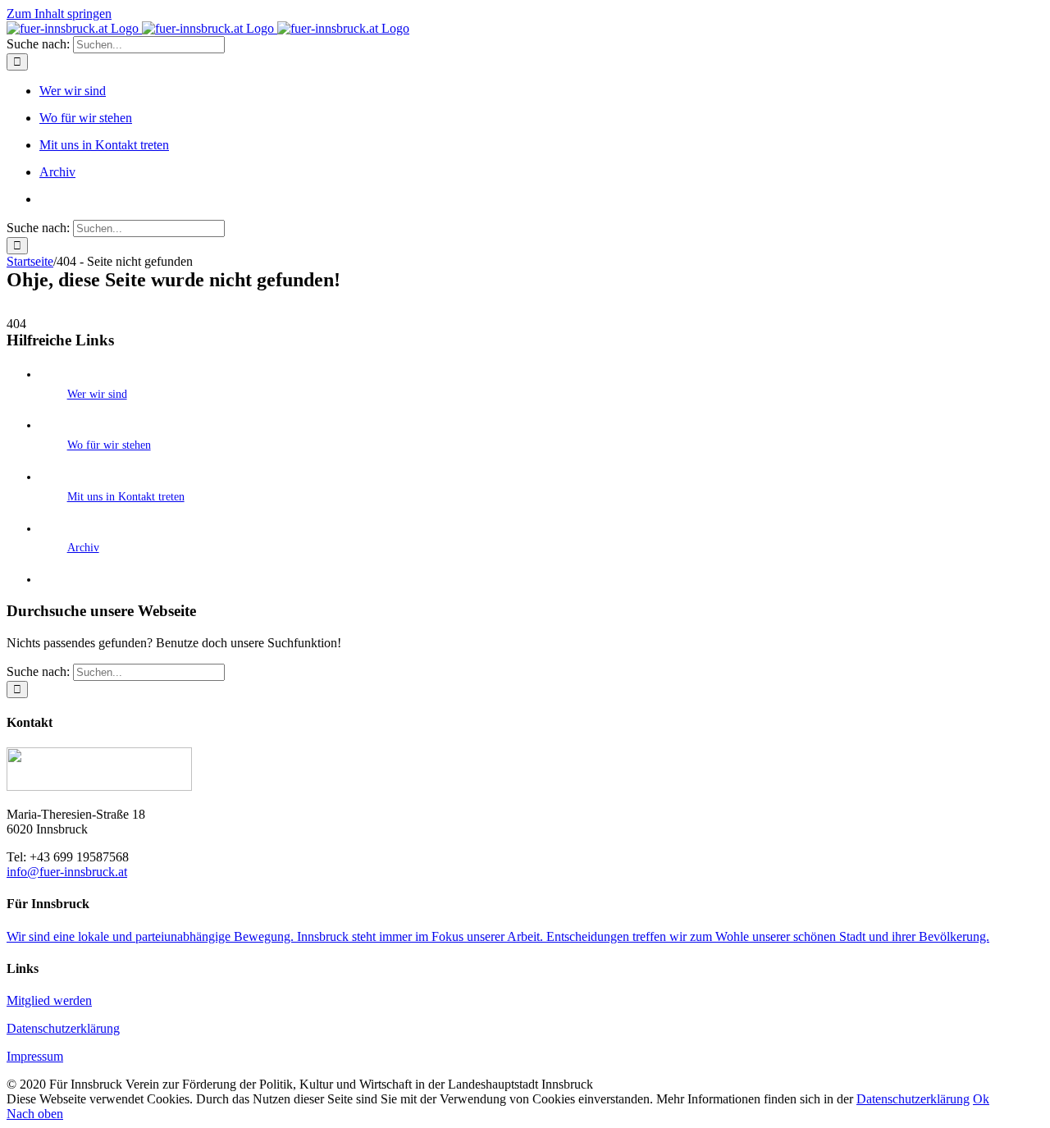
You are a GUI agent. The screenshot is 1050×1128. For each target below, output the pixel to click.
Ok (981, 1099)
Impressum (35, 1056)
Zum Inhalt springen (59, 14)
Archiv (83, 547)
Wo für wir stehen (109, 445)
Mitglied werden (49, 1000)
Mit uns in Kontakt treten (126, 497)
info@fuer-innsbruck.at (67, 872)
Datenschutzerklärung (63, 1028)
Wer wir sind (97, 394)
